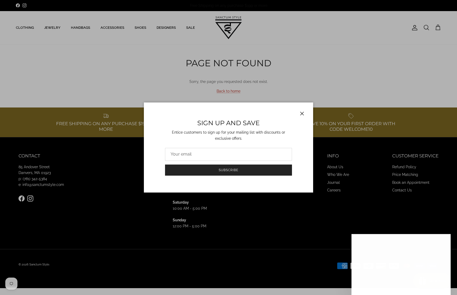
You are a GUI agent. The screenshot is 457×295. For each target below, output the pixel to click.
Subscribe (228, 170)
